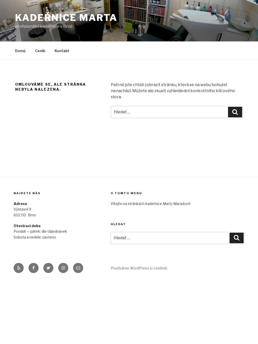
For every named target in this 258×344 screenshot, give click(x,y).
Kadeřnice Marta (66, 17)
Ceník (40, 51)
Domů (20, 51)
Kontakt (62, 51)
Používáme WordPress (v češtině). (139, 268)
